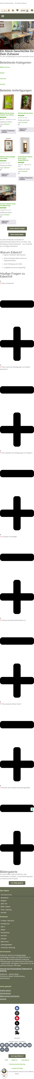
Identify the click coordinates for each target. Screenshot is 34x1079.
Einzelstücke (5, 924)
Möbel (3, 930)
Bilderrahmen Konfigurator (9, 996)
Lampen (4, 939)
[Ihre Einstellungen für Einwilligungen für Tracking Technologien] (32, 809)
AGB (6, 1060)
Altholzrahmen (5, 993)
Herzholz (4, 936)
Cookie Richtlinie (17, 1068)
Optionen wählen (5, 175)
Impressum (25, 1060)
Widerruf (14, 1060)
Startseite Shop (6, 895)
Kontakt (3, 913)
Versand (6, 124)
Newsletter (5, 898)
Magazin (4, 901)
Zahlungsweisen (6, 945)
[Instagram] (17, 1013)
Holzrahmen (5, 933)
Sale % (3, 927)
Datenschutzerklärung (17, 1064)
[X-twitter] (17, 1023)
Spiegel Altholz (5, 990)
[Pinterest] (17, 1018)
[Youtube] (17, 1028)
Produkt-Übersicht (7, 921)
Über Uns (4, 904)
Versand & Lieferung (8, 948)
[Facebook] (17, 1008)
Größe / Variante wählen (8, 131)
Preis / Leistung (6, 910)
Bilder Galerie (5, 907)
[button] (3, 16)
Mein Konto (5, 942)
